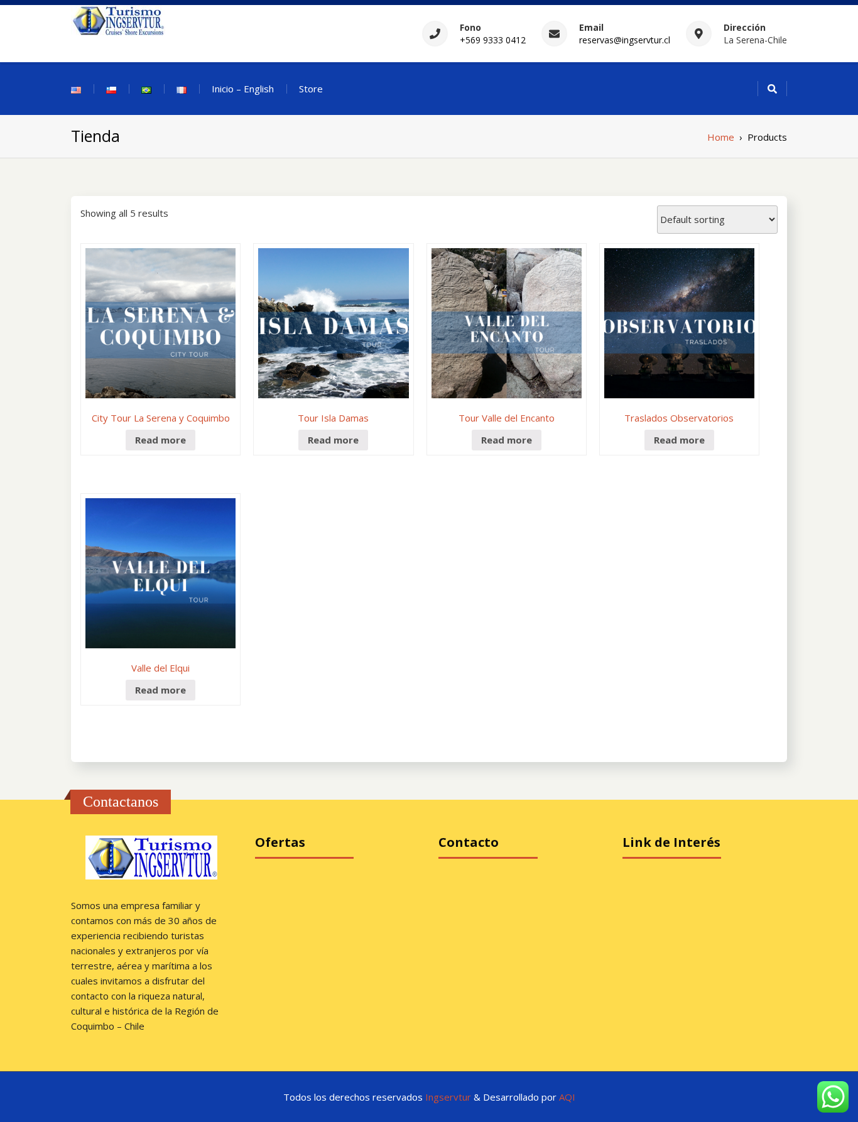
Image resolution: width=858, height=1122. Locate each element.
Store (311, 88)
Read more (160, 439)
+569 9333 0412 (493, 39)
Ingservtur (449, 1097)
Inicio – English (243, 88)
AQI (567, 1097)
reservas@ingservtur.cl (624, 39)
